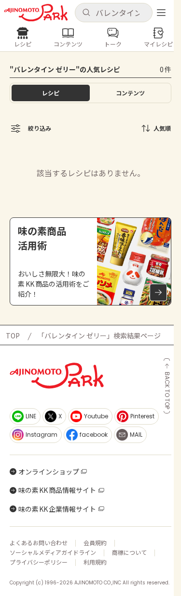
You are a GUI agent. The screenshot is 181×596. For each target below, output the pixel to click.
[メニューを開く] (161, 12)
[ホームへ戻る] (36, 13)
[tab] (131, 93)
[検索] (86, 12)
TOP (13, 335)
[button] (114, 12)
